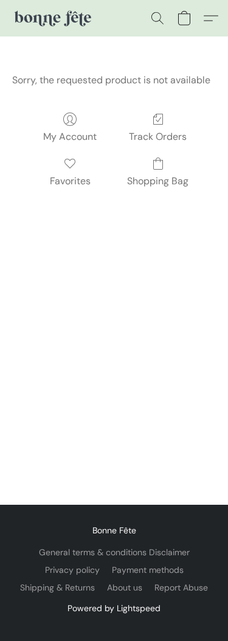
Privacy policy (72, 569)
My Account (70, 136)
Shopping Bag (157, 181)
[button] (54, 18)
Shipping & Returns (57, 587)
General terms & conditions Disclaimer (114, 552)
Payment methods (148, 569)
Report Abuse (181, 587)
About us (124, 587)
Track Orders (158, 136)
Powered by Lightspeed (114, 608)
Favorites (70, 181)
